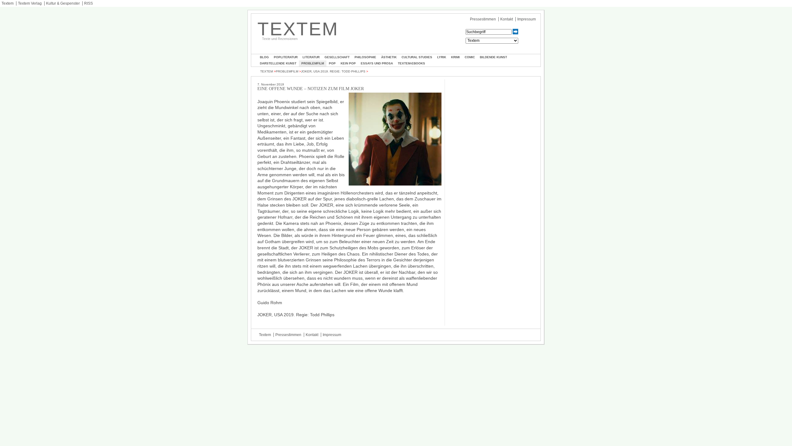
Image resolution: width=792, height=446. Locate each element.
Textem (8, 3)
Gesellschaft (337, 57)
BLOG (264, 57)
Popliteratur (286, 57)
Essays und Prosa (377, 63)
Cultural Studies (417, 57)
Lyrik (441, 57)
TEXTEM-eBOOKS (411, 63)
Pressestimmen (483, 19)
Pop (332, 63)
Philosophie (365, 57)
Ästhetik (389, 57)
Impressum (526, 19)
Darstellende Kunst (278, 63)
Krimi (455, 57)
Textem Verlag (30, 3)
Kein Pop (348, 63)
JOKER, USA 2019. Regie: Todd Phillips (333, 71)
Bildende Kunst (493, 57)
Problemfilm (312, 63)
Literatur (311, 57)
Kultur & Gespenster (63, 3)
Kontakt (506, 19)
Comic (470, 57)
